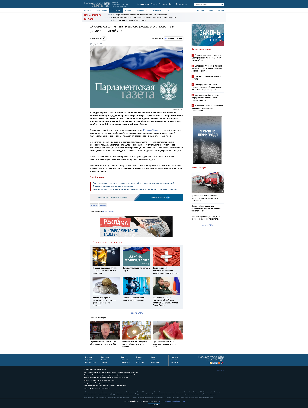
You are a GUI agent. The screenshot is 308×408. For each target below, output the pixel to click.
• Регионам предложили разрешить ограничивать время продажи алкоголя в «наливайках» (134, 189)
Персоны (124, 360)
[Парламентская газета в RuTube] (222, 363)
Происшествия (142, 10)
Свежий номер (143, 4)
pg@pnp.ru (108, 388)
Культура (157, 10)
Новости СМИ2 (136, 313)
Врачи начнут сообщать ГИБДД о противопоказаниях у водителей (206, 217)
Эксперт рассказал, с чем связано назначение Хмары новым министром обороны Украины (206, 87)
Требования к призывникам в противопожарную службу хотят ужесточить (205, 198)
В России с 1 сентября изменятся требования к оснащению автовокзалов (207, 108)
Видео (123, 357)
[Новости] (169, 38)
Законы (154, 4)
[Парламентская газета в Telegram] (216, 363)
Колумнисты (155, 363)
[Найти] (222, 4)
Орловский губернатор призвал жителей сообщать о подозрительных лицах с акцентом (207, 68)
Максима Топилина (152, 130)
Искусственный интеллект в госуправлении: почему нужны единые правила (205, 97)
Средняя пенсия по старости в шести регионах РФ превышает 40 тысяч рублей (140, 17)
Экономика (102, 10)
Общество (116, 10)
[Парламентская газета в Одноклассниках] (219, 363)
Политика (88, 10)
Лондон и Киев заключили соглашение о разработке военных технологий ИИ (206, 208)
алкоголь (94, 205)
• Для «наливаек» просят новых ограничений (112, 186)
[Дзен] (179, 38)
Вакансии (174, 363)
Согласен (154, 405)
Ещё (167, 10)
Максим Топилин (108, 212)
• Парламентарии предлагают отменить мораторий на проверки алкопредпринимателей (133, 183)
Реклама (174, 360)
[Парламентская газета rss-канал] (211, 363)
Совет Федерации (216, 10)
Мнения (138, 360)
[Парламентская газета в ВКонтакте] (213, 363)
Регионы (154, 360)
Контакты (174, 357)
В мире (128, 10)
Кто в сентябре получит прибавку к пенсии (125, 20)
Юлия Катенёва (100, 45)
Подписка (163, 4)
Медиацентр (125, 363)
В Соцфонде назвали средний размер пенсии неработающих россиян (137, 15)
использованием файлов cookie (172, 401)
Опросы (139, 357)
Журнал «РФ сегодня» (178, 4)
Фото (153, 357)
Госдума (200, 10)
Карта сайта (220, 370)
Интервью (140, 363)
